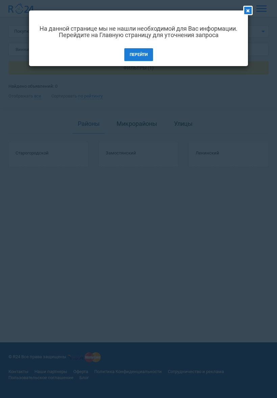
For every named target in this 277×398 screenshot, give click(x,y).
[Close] (248, 10)
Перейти (139, 54)
